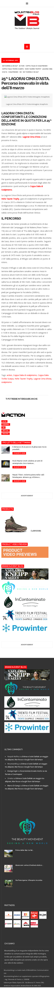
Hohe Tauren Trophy (33, 69)
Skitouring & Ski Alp (10, 66)
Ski (21, 72)
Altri (4, 421)
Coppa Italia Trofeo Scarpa (13, 69)
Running (5, 424)
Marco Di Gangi (13, 786)
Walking (5, 434)
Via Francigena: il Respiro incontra (28, 880)
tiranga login (12, 771)
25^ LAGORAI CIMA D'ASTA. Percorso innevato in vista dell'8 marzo (25, 83)
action (21, 66)
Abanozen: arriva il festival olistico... (29, 865)
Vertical (5, 430)
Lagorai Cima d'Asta (42, 379)
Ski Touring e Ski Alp (31, 72)
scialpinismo (13, 72)
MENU (27, 3)
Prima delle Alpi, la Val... (24, 850)
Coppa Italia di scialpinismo (36, 66)
